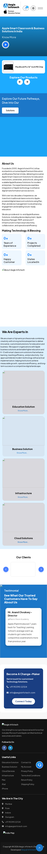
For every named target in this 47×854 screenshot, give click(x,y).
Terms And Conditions (30, 775)
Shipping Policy (27, 784)
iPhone (5, 788)
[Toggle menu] (40, 8)
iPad (4, 784)
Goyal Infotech (28, 849)
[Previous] (20, 82)
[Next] (27, 82)
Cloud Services (8, 771)
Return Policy (27, 780)
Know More (9, 37)
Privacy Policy (27, 771)
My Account (26, 767)
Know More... (23, 410)
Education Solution (10, 762)
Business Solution (9, 767)
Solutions (10, 110)
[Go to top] (39, 847)
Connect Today (23, 701)
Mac (3, 780)
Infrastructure (8, 775)
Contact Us (26, 762)
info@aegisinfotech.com (22, 692)
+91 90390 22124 (18, 686)
